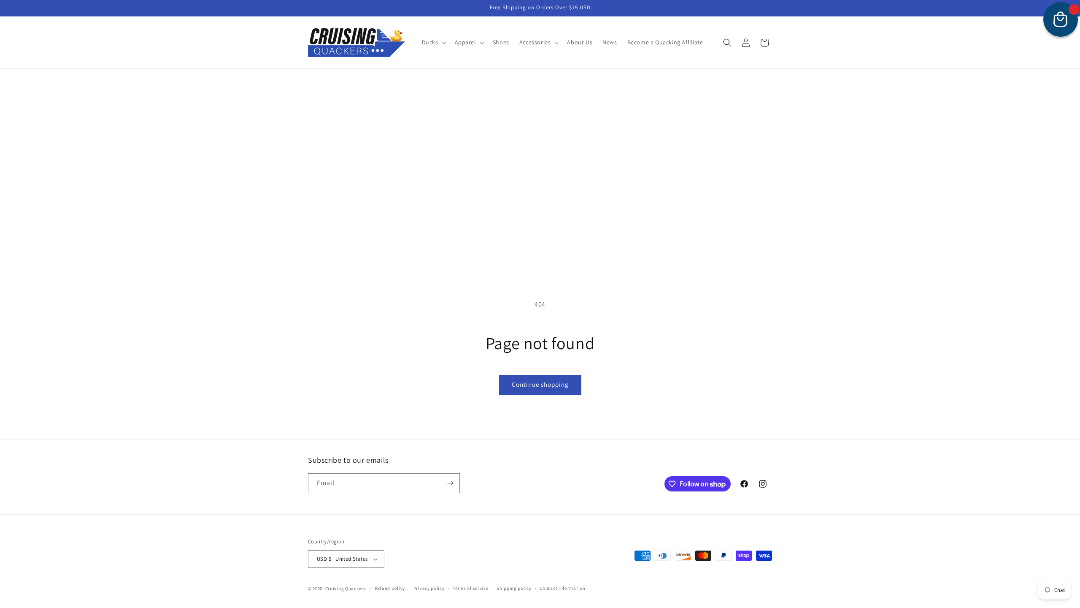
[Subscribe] (450, 483)
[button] (433, 42)
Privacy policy (429, 588)
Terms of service (470, 588)
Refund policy (390, 588)
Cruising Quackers (345, 589)
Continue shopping (540, 384)
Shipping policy (514, 588)
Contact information (562, 588)
